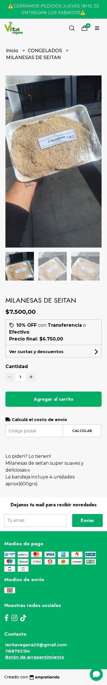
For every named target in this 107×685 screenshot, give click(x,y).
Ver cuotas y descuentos (36, 351)
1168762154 (17, 651)
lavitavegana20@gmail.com (36, 644)
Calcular (82, 430)
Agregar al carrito (53, 399)
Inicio (12, 50)
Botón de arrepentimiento (34, 657)
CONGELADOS (45, 50)
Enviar (87, 520)
